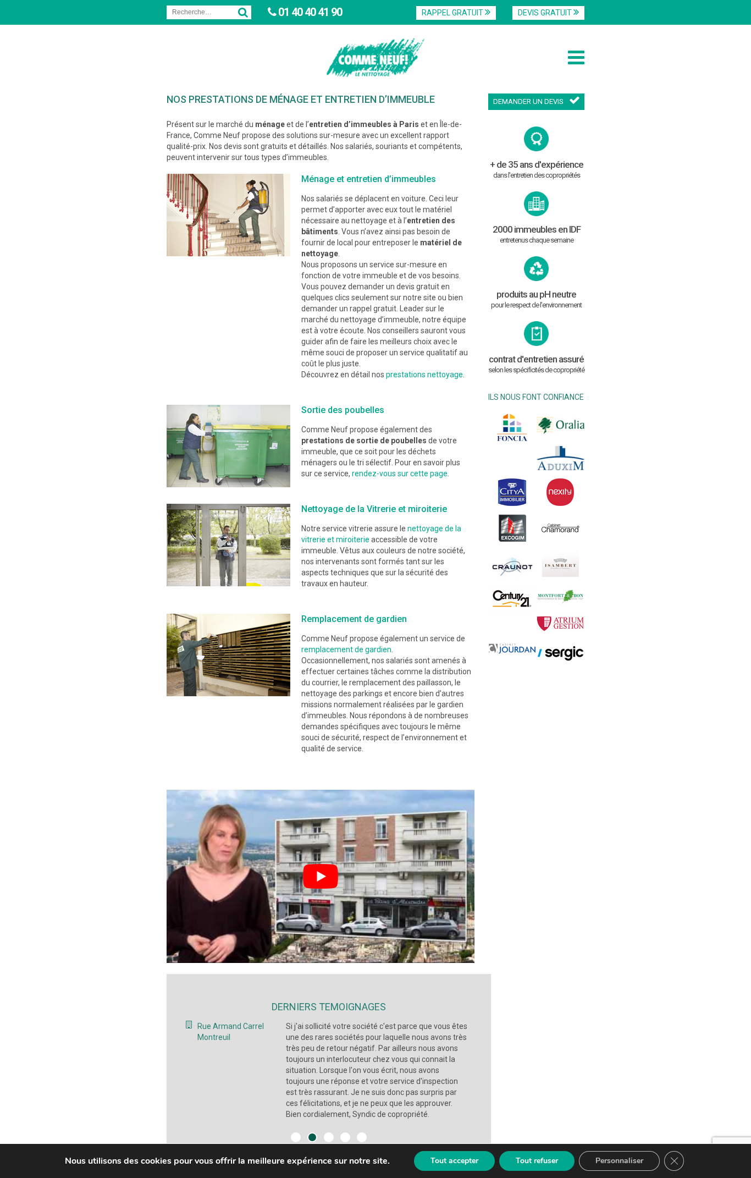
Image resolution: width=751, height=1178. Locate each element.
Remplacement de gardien (354, 619)
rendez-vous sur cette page (400, 473)
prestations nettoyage (424, 374)
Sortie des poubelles (342, 410)
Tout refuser (537, 1160)
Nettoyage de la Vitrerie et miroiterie (374, 509)
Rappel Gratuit (453, 12)
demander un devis (528, 101)
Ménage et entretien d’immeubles (368, 179)
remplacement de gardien (346, 649)
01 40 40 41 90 (309, 12)
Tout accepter (454, 1160)
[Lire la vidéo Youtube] (320, 876)
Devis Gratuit (545, 12)
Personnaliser (619, 1160)
